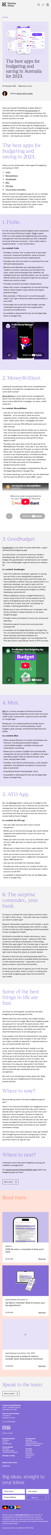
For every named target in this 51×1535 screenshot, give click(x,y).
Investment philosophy (10, 1452)
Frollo (8, 172)
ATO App (9, 186)
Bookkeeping (6, 1444)
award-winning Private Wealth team (21, 1170)
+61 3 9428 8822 (9, 1422)
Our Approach (30, 1438)
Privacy (4, 1433)
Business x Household (33, 1445)
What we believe (31, 1442)
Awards (28, 1457)
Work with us (30, 1454)
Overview (5, 1440)
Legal (10, 1433)
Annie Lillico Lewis (25, 93)
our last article (31, 111)
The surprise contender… (16, 190)
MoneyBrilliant (12, 176)
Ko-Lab (4, 1442)
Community (29, 1456)
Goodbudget (11, 179)
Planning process (8, 1450)
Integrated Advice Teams (34, 1444)
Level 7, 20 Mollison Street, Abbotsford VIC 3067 (11, 1407)
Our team (29, 1452)
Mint (7, 183)
